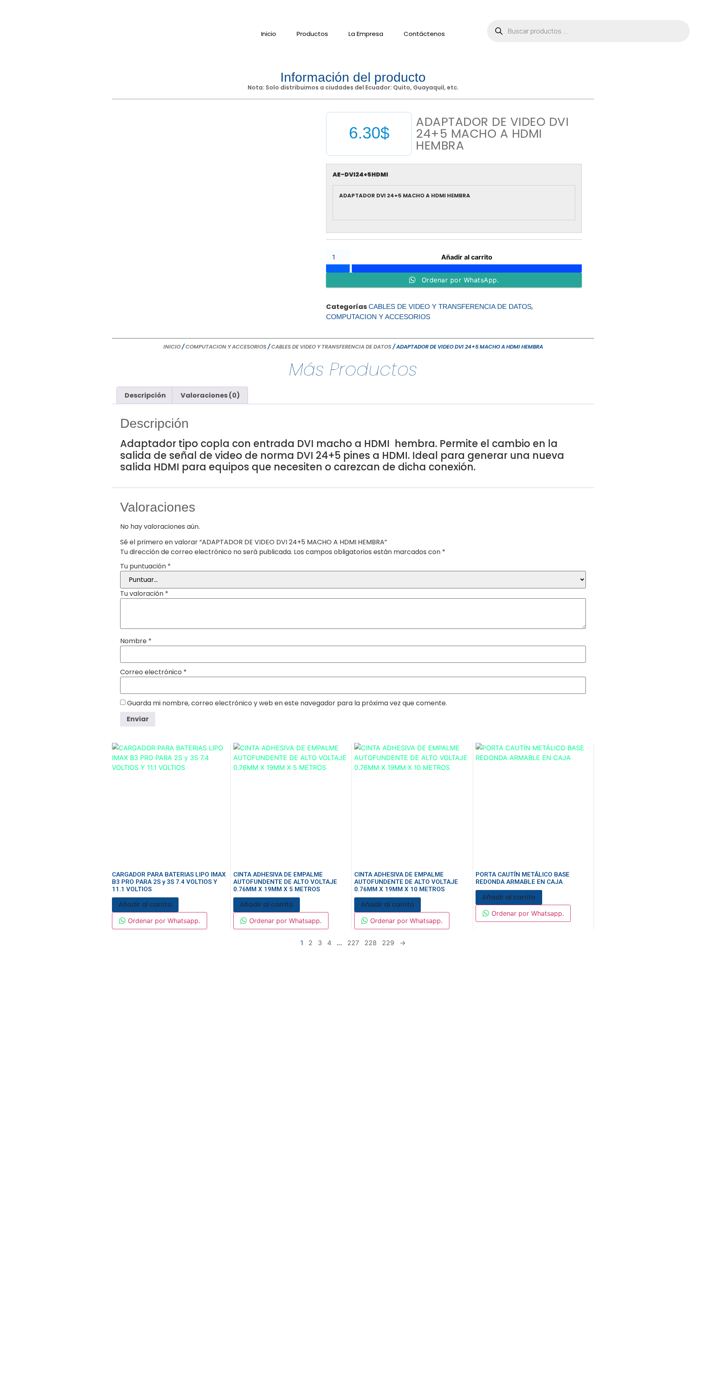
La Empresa (366, 33)
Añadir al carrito (466, 257)
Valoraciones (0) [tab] (210, 395)
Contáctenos (424, 33)
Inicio (268, 33)
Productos (312, 33)
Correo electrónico (153, 672)
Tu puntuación (145, 566)
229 (388, 943)
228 (370, 943)
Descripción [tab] (145, 395)
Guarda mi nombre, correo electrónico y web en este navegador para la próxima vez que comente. (287, 703)
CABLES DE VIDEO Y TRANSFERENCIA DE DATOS (450, 307)
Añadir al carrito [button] (145, 904)
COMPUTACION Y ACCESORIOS (378, 317)
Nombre (136, 641)
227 (353, 943)
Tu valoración (144, 593)
